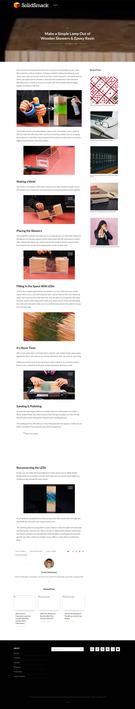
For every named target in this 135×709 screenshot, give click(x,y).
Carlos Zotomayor (56, 43)
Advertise (16, 653)
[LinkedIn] (79, 551)
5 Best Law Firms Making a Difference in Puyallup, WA (103, 211)
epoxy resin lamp (36, 551)
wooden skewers (21, 555)
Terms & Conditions (19, 676)
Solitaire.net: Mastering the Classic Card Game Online (102, 105)
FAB (67, 28)
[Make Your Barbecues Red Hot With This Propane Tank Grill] (49, 603)
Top (68, 702)
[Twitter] (76, 551)
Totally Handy (51, 551)
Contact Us (17, 658)
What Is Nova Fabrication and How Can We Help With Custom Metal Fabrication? (23, 618)
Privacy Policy (18, 671)
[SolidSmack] (31, 5)
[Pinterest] (83, 551)
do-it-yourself (21, 551)
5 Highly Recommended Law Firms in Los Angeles (101, 140)
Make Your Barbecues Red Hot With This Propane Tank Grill (48, 616)
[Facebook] (73, 551)
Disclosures (17, 667)
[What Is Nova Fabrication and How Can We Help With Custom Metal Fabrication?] (25, 603)
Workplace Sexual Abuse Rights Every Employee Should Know (105, 246)
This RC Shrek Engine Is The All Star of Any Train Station (73, 616)
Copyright (17, 662)
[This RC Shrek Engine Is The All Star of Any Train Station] (73, 603)
